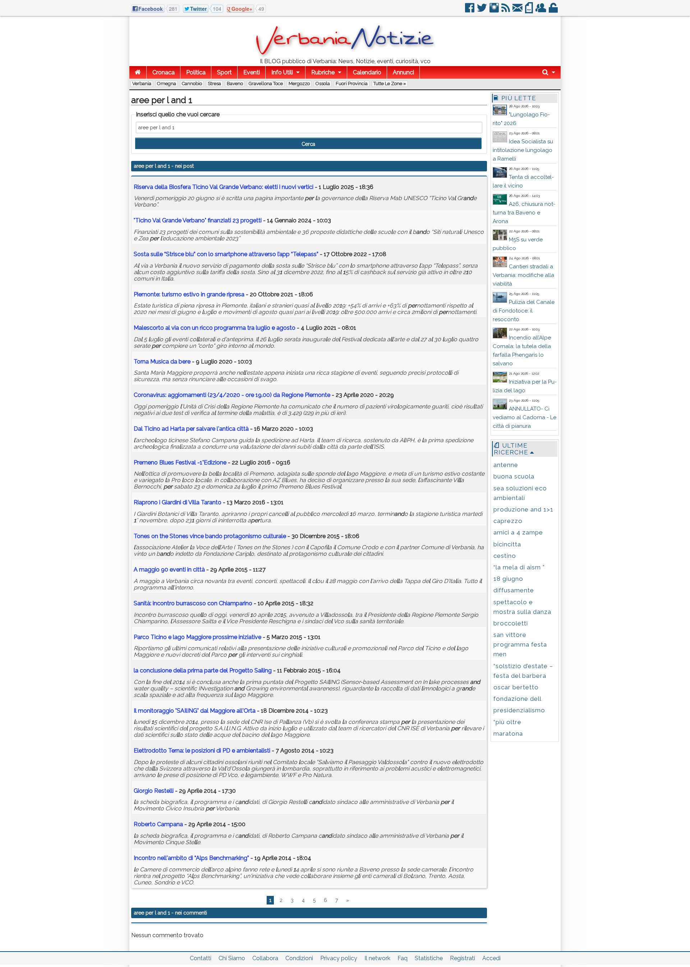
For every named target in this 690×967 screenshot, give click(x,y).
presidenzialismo (519, 710)
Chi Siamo (231, 958)
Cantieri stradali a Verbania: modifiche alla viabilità (523, 275)
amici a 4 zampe (518, 532)
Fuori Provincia (352, 83)
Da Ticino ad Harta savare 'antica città (191, 428)
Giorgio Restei (154, 790)
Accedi (491, 958)
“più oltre (507, 722)
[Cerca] (549, 72)
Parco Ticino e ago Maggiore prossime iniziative (197, 637)
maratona (508, 733)
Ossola (323, 83)
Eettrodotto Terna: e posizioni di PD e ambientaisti (202, 750)
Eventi (251, 72)
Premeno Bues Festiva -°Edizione (180, 462)
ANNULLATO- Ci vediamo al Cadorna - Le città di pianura (524, 417)
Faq (402, 958)
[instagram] (494, 10)
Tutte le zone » (389, 83)
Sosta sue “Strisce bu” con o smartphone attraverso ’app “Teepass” (226, 254)
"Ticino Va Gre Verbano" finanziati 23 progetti (198, 220)
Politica (196, 72)
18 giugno (508, 578)
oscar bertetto (516, 687)
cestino (504, 555)
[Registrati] (541, 10)
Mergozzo (299, 83)
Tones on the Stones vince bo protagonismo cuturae (210, 536)
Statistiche (429, 958)
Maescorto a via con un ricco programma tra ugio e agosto (214, 327)
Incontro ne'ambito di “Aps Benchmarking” (191, 858)
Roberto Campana (158, 824)
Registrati (462, 958)
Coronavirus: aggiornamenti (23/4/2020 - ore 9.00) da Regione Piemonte (232, 395)
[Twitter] (482, 10)
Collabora (265, 958)
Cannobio (192, 83)
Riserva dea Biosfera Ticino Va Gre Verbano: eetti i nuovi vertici (223, 187)
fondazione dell (517, 698)
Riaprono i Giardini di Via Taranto (177, 502)
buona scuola (513, 476)
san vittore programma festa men (520, 644)
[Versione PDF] (529, 10)
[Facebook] (470, 10)
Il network (377, 958)
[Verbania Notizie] (345, 55)
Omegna (166, 83)
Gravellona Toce (266, 83)
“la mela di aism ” (519, 567)
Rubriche (323, 72)
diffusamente (513, 590)
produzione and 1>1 (523, 509)
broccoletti (510, 623)
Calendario (367, 72)
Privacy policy (338, 958)
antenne (505, 464)
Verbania (141, 83)
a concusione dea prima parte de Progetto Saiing (203, 670)
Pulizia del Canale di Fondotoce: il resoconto (524, 311)
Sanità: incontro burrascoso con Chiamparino (193, 603)
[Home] (137, 72)
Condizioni (299, 958)
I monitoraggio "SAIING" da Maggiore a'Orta (195, 710)
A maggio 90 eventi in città (169, 569)
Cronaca (163, 72)
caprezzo (508, 520)
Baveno (235, 83)
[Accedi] (554, 10)
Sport (224, 72)
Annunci (403, 72)
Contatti (200, 958)
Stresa (214, 83)
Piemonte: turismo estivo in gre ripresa (189, 294)
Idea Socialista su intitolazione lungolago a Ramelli (523, 150)
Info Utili (282, 72)
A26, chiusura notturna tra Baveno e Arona (524, 213)
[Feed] (506, 10)
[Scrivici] (518, 10)
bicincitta (507, 544)
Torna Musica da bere (162, 361)
